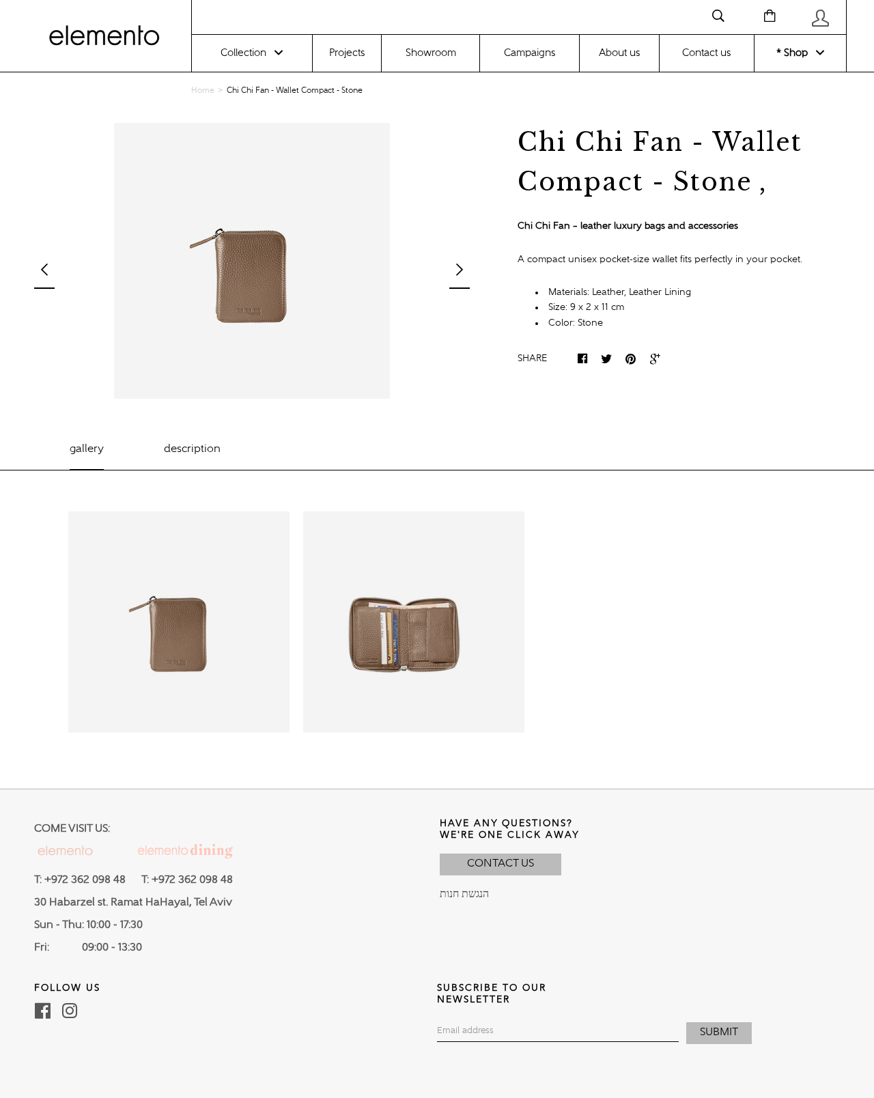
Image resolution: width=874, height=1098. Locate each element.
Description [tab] (192, 449)
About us (619, 53)
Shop (794, 53)
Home (202, 91)
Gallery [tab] (87, 449)
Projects (347, 53)
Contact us (706, 53)
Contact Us (500, 863)
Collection (243, 53)
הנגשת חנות (464, 894)
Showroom (431, 53)
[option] (252, 261)
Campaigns (529, 53)
